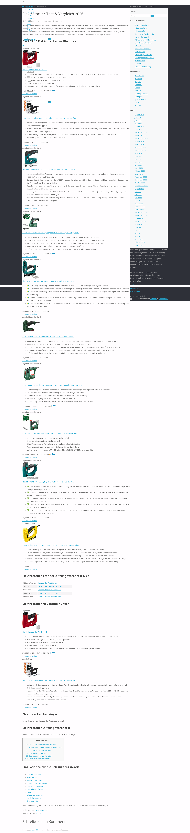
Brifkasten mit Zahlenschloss (37, 783)
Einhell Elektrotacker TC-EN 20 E (34, 70)
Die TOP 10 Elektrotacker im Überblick (41, 745)
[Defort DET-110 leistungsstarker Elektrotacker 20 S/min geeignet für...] (31, 115)
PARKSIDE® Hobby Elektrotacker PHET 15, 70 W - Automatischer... (48, 336)
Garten (137, 88)
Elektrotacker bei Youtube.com (49, 596)
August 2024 (139, 141)
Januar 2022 (139, 209)
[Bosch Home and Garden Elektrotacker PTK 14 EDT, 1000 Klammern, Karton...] (31, 382)
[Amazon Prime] (52, 91)
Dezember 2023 (141, 147)
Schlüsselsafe (32, 777)
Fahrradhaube (140, 46)
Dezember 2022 (141, 177)
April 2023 (138, 165)
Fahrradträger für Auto (35, 789)
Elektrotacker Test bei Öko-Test (50, 586)
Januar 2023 (139, 174)
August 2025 (139, 126)
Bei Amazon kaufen (29, 145)
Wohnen (138, 105)
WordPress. (163, 299)
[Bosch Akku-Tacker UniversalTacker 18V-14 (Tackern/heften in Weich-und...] (31, 430)
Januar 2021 (139, 245)
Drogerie (138, 82)
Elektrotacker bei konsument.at (49, 590)
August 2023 (139, 153)
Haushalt (138, 90)
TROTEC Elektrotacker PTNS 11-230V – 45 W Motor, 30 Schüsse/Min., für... (50, 545)
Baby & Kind (139, 76)
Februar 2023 (140, 171)
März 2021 (139, 239)
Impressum (134, 288)
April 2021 (138, 236)
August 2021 (139, 224)
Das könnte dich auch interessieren (37, 759)
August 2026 (139, 115)
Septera (153, 299)
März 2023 (139, 168)
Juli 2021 (138, 227)
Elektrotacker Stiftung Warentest (39, 756)
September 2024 (141, 138)
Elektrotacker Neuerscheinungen (39, 750)
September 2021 (141, 221)
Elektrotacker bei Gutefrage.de (49, 593)
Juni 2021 (138, 230)
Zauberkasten (140, 52)
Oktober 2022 (140, 183)
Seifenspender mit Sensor (144, 58)
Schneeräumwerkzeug (35, 795)
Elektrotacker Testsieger (36, 753)
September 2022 (141, 186)
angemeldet (34, 830)
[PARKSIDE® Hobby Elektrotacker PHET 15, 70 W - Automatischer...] (31, 334)
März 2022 (139, 203)
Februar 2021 (140, 242)
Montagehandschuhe (35, 780)
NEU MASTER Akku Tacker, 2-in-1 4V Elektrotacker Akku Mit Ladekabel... (49, 169)
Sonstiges (138, 96)
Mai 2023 (138, 162)
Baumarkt (58, 21)
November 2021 (141, 215)
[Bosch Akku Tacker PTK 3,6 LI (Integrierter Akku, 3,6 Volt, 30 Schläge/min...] (31, 230)
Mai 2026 (138, 123)
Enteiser (30, 792)
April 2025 (138, 129)
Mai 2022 (138, 198)
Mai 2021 (138, 233)
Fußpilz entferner (141, 28)
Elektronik (138, 85)
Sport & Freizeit (141, 99)
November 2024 (141, 135)
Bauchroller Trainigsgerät (144, 34)
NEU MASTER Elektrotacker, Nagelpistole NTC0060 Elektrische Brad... (48, 482)
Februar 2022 (140, 206)
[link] (27, 34)
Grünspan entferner (34, 774)
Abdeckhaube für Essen (143, 43)
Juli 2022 (138, 192)
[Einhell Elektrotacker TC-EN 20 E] (31, 629)
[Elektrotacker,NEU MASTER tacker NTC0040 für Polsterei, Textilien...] (30, 278)
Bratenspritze (140, 61)
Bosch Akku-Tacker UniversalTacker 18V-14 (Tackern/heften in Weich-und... (50, 433)
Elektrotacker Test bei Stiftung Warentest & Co (44, 747)
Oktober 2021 (140, 218)
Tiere (137, 102)
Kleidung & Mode (141, 93)
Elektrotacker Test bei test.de (49, 583)
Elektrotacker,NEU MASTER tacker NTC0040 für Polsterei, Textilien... (48, 281)
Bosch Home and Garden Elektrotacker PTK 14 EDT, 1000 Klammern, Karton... (52, 385)
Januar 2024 (139, 144)
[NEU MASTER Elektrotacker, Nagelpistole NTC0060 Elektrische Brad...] (30, 479)
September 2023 (141, 150)
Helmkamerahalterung (35, 786)
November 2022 (141, 180)
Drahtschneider (32, 801)
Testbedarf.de (29, 39)
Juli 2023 (138, 156)
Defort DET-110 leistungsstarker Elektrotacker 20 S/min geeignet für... (49, 118)
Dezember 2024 (141, 132)
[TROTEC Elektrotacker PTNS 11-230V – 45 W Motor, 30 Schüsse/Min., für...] (31, 542)
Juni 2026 (138, 120)
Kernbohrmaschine (34, 798)
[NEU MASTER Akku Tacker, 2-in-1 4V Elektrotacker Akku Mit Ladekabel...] (31, 166)
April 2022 (138, 200)
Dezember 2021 (141, 212)
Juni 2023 (138, 159)
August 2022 (139, 189)
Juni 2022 (138, 195)
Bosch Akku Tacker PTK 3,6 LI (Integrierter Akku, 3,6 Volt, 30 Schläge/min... (50, 233)
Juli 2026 (138, 117)
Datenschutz (135, 291)
